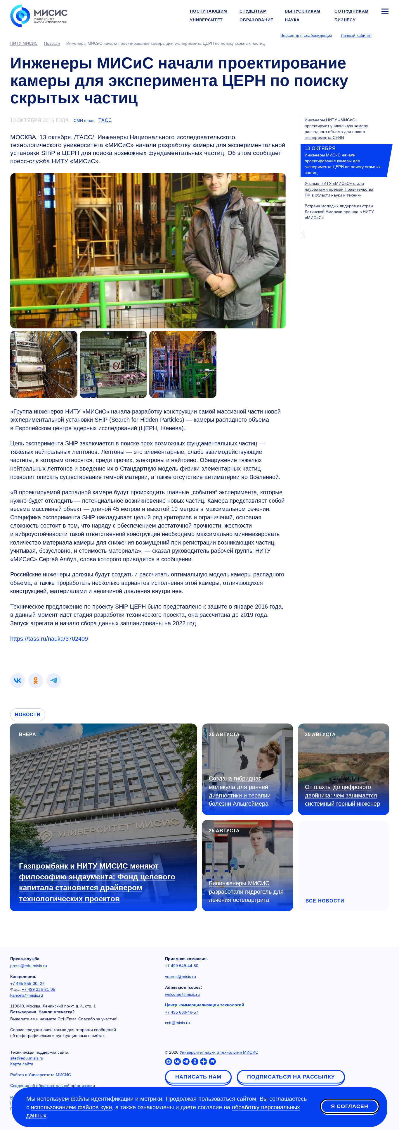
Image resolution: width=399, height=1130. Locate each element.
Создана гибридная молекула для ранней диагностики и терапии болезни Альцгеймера (239, 791)
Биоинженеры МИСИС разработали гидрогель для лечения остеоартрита (246, 891)
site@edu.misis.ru (26, 1058)
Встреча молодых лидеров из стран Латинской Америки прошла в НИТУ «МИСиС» (339, 212)
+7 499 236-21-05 (38, 989)
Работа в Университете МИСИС (40, 1074)
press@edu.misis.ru (28, 965)
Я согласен (349, 1106)
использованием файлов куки (71, 1107)
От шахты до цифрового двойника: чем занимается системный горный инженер (342, 795)
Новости (28, 714)
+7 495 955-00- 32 (27, 983)
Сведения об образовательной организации (52, 1085)
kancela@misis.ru (26, 995)
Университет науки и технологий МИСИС (219, 1052)
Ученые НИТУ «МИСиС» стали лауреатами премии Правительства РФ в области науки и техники (339, 189)
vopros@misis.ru (180, 976)
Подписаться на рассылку (291, 1077)
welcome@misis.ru (182, 994)
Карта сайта (21, 1064)
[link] (17, 680)
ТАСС (105, 120)
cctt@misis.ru (177, 1022)
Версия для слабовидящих (306, 35)
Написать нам (198, 1077)
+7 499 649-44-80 (181, 965)
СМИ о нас (84, 120)
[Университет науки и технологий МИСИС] (38, 15)
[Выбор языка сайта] (385, 35)
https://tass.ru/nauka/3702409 (49, 638)
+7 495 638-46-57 (181, 1012)
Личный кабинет (356, 35)
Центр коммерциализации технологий (204, 1004)
